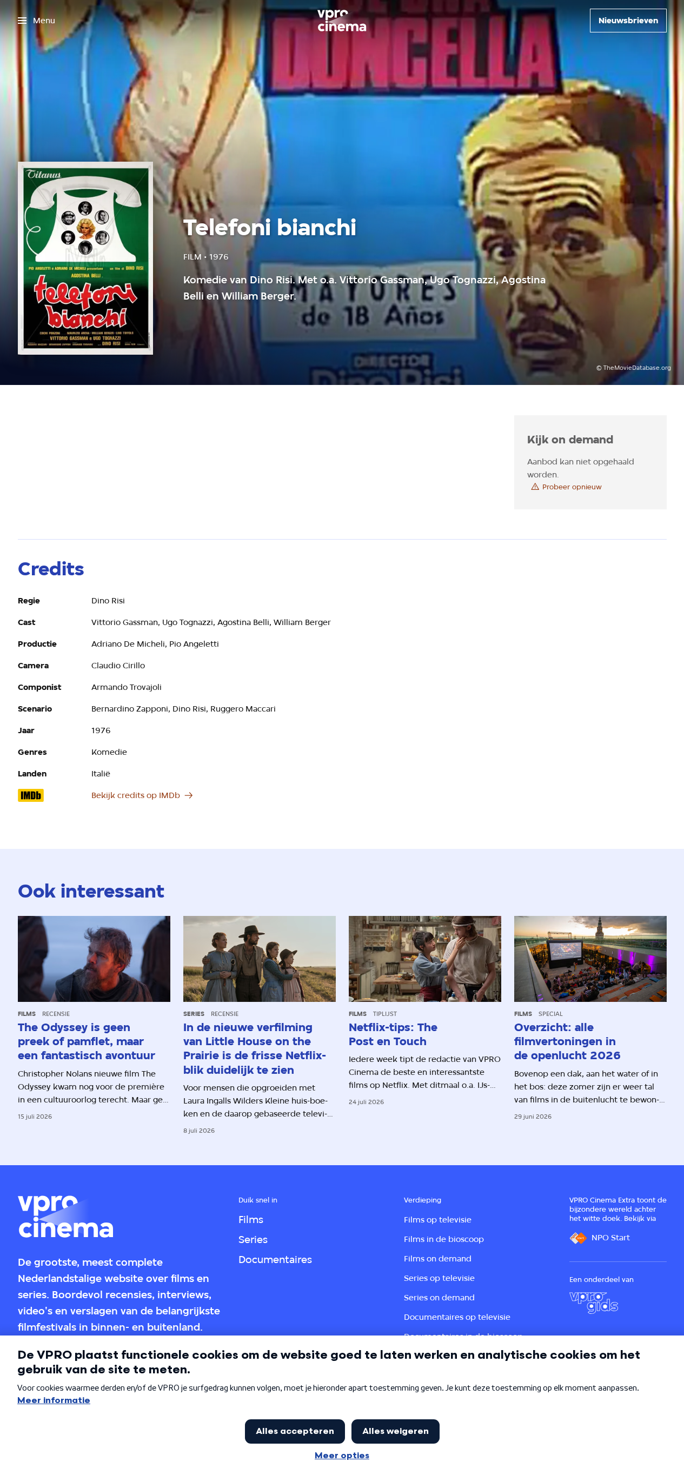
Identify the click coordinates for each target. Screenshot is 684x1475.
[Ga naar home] (341, 20)
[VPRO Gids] (593, 1303)
